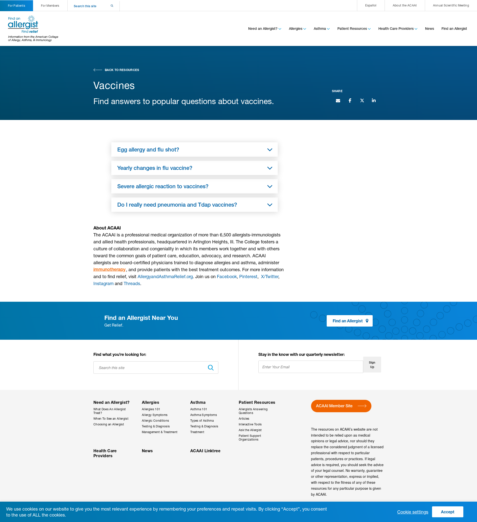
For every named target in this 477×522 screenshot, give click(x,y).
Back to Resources (122, 70)
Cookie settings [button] (412, 512)
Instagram (103, 283)
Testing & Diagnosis (156, 426)
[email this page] (338, 100)
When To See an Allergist (110, 418)
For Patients (16, 5)
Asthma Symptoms (203, 415)
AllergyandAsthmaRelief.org (165, 276)
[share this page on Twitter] (362, 100)
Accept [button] (447, 511)
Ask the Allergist (250, 430)
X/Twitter (269, 276)
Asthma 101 (198, 409)
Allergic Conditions (155, 420)
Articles (244, 418)
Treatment (197, 432)
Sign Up (372, 364)
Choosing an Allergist (108, 424)
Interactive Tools (250, 424)
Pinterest (248, 276)
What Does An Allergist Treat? (109, 411)
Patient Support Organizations (250, 437)
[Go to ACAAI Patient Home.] (33, 28)
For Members (50, 5)
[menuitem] (370, 5)
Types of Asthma (202, 420)
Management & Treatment (159, 432)
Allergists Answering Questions (253, 411)
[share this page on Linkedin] (374, 100)
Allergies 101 (151, 409)
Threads (132, 283)
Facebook (227, 276)
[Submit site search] (105, 6)
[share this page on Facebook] (350, 100)
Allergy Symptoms (154, 415)
